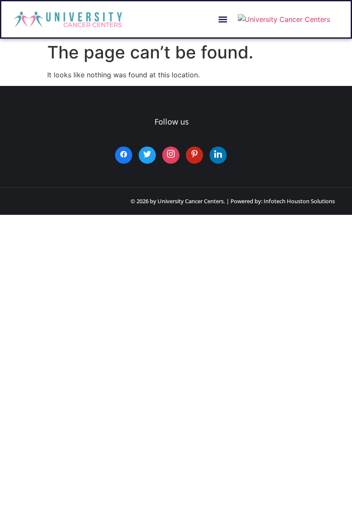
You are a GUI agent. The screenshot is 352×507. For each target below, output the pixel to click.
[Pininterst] (194, 155)
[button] (223, 19)
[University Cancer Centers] (284, 19)
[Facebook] (123, 155)
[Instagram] (170, 155)
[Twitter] (147, 155)
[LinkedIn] (218, 155)
